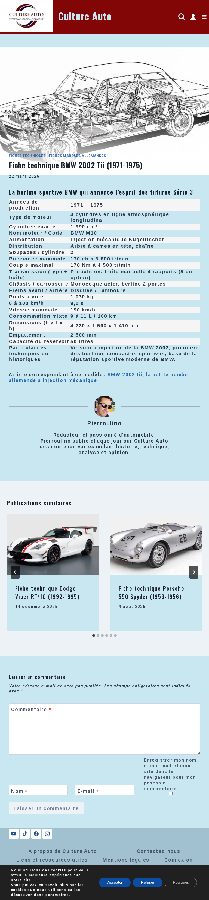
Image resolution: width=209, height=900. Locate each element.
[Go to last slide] (15, 572)
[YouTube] (14, 834)
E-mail (88, 791)
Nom (19, 791)
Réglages (181, 882)
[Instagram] (47, 834)
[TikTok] (25, 834)
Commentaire (31, 710)
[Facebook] (36, 834)
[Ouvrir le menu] (204, 17)
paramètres (57, 894)
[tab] (93, 635)
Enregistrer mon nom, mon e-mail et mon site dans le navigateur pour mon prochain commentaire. (171, 774)
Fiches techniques (27, 156)
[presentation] (53, 544)
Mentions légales (126, 860)
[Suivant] (193, 572)
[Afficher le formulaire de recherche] (182, 17)
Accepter (114, 882)
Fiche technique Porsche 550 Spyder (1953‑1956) (151, 592)
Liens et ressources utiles (52, 860)
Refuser (147, 882)
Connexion (178, 860)
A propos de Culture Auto (63, 851)
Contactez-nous (158, 851)
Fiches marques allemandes (77, 156)
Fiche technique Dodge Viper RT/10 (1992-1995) (47, 592)
